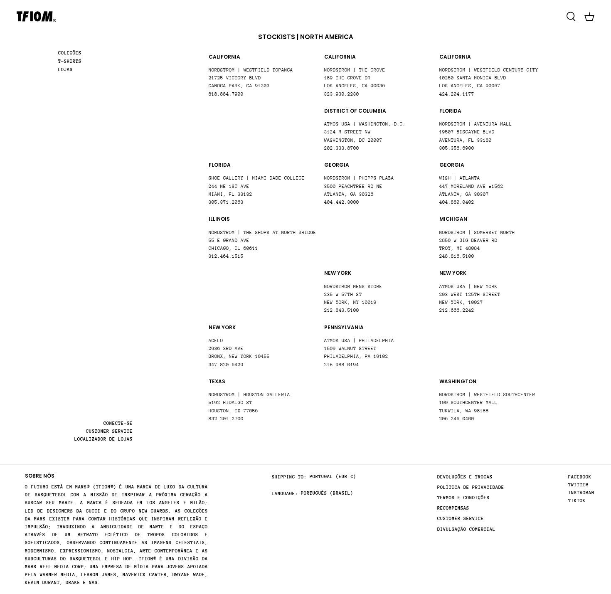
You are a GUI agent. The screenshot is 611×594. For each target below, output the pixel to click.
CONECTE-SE (118, 423)
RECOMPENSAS (453, 508)
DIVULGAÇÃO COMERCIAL (466, 529)
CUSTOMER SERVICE (109, 431)
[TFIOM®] (36, 16)
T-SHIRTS (69, 61)
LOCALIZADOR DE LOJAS (103, 439)
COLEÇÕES (69, 53)
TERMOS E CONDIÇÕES (463, 497)
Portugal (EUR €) (333, 476)
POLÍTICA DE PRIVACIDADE (470, 487)
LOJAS (65, 69)
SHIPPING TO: (289, 477)
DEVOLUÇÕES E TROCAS (465, 477)
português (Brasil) (327, 493)
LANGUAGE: (285, 493)
